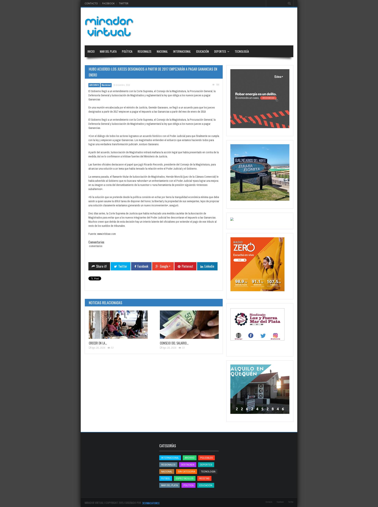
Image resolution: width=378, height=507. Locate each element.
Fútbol (165, 478)
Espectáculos (185, 478)
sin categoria (186, 471)
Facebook (108, 3)
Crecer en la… (98, 343)
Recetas (204, 478)
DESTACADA (187, 464)
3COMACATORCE (151, 503)
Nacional (162, 51)
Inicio (90, 51)
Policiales (206, 457)
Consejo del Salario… (174, 343)
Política (127, 51)
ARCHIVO (94, 85)
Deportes (220, 51)
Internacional (182, 51)
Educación (202, 51)
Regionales (144, 51)
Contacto (91, 3)
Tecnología (242, 51)
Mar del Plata (108, 51)
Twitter (123, 3)
